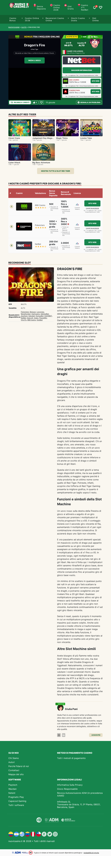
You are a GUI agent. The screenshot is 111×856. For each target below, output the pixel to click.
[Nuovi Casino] (19, 7)
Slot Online (95, 19)
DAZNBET (48, 316)
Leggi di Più (96, 735)
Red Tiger (35, 49)
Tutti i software (16, 805)
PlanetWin (43, 318)
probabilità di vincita (91, 853)
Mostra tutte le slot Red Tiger (55, 171)
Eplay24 (30, 318)
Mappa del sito (16, 774)
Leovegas (40, 312)
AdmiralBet (45, 314)
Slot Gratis (71, 7)
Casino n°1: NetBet (84, 7)
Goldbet (40, 320)
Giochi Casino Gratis (78, 19)
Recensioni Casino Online (55, 19)
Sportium (24, 316)
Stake (36, 318)
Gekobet (31, 316)
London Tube (86, 138)
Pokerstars (25, 312)
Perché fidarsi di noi (18, 766)
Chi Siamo (13, 758)
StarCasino (35, 314)
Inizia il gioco (34, 60)
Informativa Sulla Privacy (70, 784)
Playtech (12, 784)
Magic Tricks (62, 138)
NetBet (23, 318)
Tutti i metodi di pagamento (71, 758)
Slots (24, 27)
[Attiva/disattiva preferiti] (100, 7)
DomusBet (40, 316)
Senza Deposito (41, 7)
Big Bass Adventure (41, 162)
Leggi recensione (92, 208)
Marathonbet (26, 314)
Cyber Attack (14, 162)
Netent (11, 793)
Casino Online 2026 (56, 7)
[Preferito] (41, 102)
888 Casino (31, 320)
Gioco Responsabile (67, 789)
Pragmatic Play (16, 797)
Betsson (33, 312)
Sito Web (95, 81)
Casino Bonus (12, 19)
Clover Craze (14, 138)
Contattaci (13, 770)
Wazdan (12, 789)
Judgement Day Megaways (44, 138)
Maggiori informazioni (81, 70)
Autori (11, 762)
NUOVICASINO (14, 27)
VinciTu (24, 320)
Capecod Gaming (17, 801)
